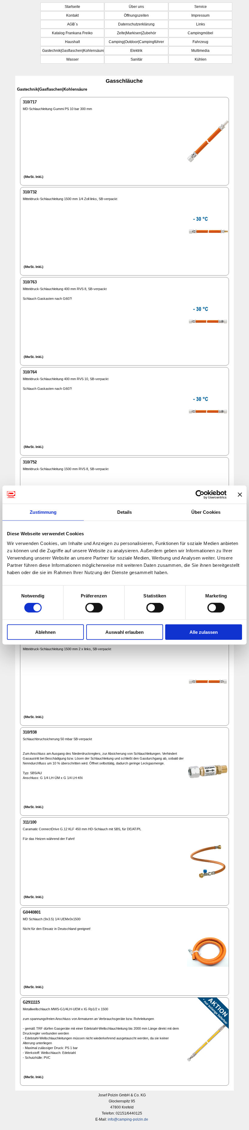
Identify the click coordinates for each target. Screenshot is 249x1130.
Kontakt (72, 15)
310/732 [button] (30, 192)
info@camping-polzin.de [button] (128, 1119)
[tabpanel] (121, 1107)
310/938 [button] (30, 732)
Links (200, 24)
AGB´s (72, 24)
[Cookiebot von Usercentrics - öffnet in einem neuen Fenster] (200, 494)
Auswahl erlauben (124, 631)
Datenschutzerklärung (136, 24)
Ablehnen (45, 631)
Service (200, 7)
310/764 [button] (30, 372)
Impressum (200, 15)
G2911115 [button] (31, 1002)
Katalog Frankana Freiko (72, 33)
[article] (124, 141)
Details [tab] (124, 512)
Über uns (136, 7)
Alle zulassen (203, 631)
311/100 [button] (29, 822)
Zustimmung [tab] (43, 512)
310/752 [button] (30, 462)
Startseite (72, 7)
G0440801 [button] (32, 912)
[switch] (94, 608)
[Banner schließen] (240, 495)
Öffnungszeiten (136, 15)
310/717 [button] (30, 102)
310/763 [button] (30, 282)
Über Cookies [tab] (205, 512)
